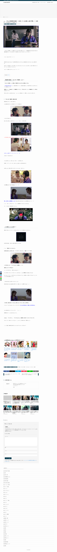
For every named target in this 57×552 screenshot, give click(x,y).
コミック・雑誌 (7, 500)
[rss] (51, 0)
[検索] (53, 0)
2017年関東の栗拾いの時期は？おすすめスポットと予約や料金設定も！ (27, 349)
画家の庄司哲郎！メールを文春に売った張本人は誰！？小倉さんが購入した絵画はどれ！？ (27, 360)
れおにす (7, 383)
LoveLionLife (6, 2)
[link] (13, 387)
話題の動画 (6, 541)
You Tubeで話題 (7, 482)
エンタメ (6, 492)
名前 (5, 447)
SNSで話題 (6, 480)
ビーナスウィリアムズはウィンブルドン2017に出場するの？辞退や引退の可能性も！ (20, 360)
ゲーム (6, 498)
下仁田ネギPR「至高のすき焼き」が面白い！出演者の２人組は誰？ (20, 349)
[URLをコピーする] (36, 371)
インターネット (7, 490)
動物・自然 (6, 518)
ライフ (6, 516)
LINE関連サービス (7, 476)
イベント (6, 488)
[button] (6, 371)
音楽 (5, 545)
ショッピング (7, 504)
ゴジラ (6, 502)
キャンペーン (7, 494)
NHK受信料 (6, 478)
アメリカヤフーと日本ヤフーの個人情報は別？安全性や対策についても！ (7, 360)
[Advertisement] (28, 10)
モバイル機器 (7, 514)
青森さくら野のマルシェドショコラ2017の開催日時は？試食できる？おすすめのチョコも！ (7, 349)
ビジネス (6, 508)
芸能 (5, 539)
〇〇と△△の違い (7, 484)
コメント (6, 436)
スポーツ (6, 506)
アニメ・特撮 (7, 486)
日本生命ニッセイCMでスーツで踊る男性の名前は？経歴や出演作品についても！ (34, 349)
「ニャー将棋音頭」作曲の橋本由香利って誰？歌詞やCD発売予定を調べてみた (14, 360)
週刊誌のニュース (7, 543)
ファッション (7, 510)
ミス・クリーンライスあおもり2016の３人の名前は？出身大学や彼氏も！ (14, 349)
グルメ (6, 496)
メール (6, 450)
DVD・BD (6, 474)
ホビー (6, 512)
